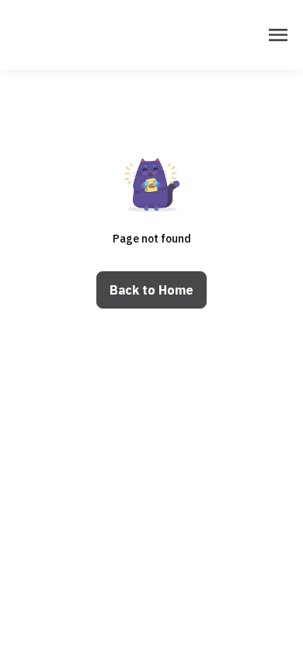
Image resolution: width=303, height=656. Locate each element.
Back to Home (151, 290)
